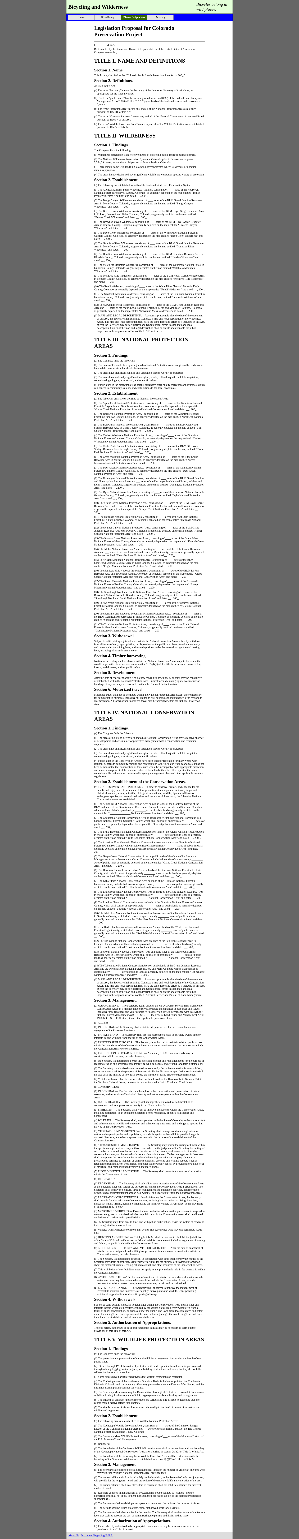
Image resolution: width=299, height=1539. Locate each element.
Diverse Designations (134, 17)
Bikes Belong (107, 17)
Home (81, 17)
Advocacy (160, 17)
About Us (73, 1535)
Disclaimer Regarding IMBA (97, 1535)
